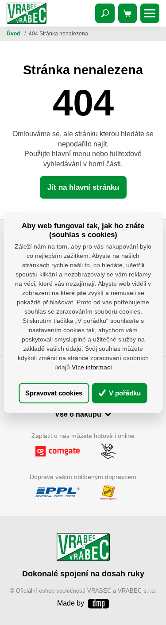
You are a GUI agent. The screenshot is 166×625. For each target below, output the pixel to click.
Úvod (14, 34)
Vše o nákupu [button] (78, 414)
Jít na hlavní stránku (83, 187)
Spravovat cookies (53, 393)
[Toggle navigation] (105, 13)
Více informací (92, 367)
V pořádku (124, 393)
